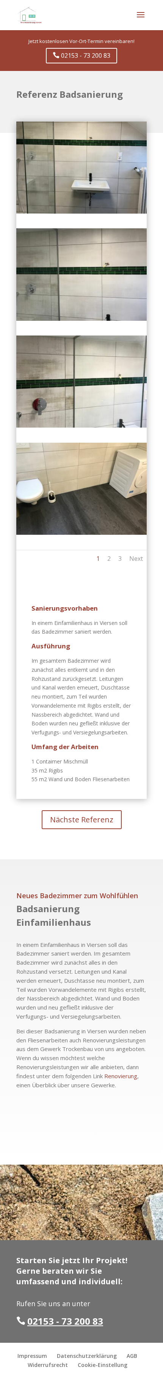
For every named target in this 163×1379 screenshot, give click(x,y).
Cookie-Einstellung (102, 1364)
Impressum (32, 1355)
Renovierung (120, 1076)
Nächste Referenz (81, 819)
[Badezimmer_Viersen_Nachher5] (81, 427)
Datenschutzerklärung (87, 1355)
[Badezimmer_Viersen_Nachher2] (81, 320)
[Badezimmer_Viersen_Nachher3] (81, 534)
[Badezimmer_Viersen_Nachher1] (81, 213)
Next (136, 558)
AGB (132, 1355)
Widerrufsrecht (48, 1364)
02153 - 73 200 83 (81, 55)
